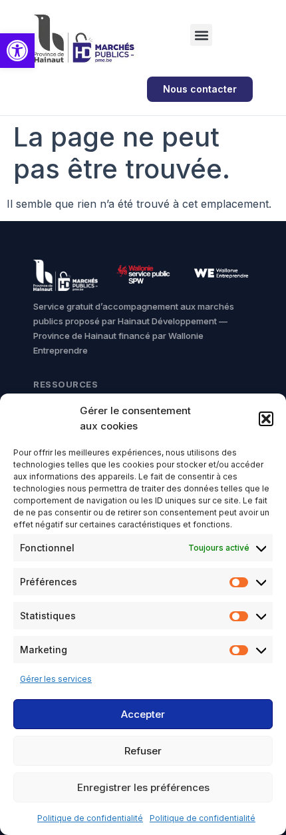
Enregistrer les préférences (143, 787)
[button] (17, 50)
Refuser (143, 750)
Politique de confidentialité (90, 818)
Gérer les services (56, 679)
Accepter (143, 714)
